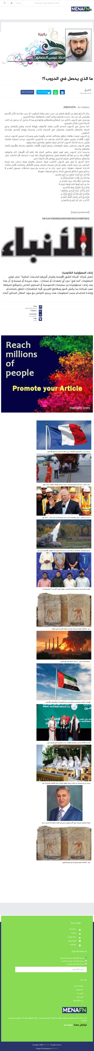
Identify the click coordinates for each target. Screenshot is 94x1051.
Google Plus (72, 937)
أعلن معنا (80, 997)
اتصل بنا (80, 993)
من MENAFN (78, 1000)
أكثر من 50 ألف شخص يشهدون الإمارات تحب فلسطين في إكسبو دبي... (68, 742)
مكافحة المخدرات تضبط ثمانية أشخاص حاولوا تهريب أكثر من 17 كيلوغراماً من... (65, 589)
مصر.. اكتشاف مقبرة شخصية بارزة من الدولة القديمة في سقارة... (70, 629)
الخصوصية (79, 989)
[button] (11, 3)
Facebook (72, 929)
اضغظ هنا (68, 1025)
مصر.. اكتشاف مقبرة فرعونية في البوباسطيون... (75, 862)
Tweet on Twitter (43, 92)
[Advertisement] (47, 885)
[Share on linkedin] (62, 92)
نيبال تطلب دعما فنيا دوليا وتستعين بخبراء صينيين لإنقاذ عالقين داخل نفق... (66, 484)
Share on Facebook (27, 92)
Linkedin (73, 944)
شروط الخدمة (78, 986)
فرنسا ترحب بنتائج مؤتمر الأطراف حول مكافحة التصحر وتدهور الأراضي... (68, 451)
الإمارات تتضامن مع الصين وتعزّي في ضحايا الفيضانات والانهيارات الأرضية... (67, 702)
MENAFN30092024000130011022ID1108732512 (65, 219)
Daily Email (72, 941)
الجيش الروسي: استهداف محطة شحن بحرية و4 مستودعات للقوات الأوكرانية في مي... (63, 550)
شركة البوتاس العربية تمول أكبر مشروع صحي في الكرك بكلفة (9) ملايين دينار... (65, 823)
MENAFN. (46, 1045)
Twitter (73, 933)
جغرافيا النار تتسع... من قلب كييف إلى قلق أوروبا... (74, 661)
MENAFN (70, 107)
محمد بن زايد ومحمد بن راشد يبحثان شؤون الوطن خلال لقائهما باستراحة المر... (65, 783)
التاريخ (88, 90)
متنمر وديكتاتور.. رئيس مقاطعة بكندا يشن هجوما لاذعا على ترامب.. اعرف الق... (65, 517)
